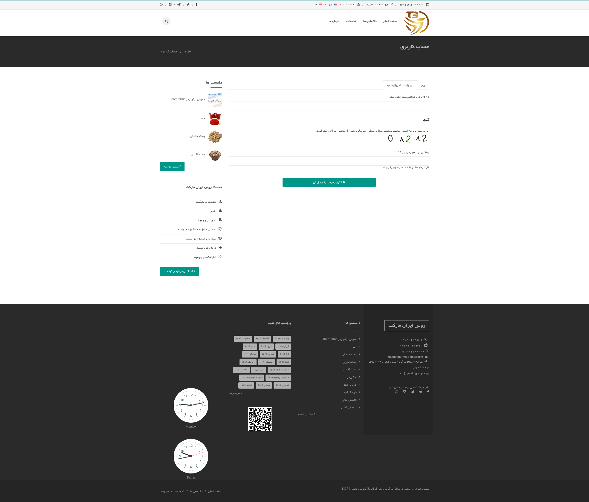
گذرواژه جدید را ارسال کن (328, 182)
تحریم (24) (268, 354)
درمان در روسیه (206, 248)
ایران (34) (283, 346)
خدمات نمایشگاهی (205, 202)
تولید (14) (246, 385)
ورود (423, 85)
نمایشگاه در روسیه (205, 257)
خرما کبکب (350, 392)
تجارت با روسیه (207, 220)
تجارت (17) (241, 369)
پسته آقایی (350, 369)
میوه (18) (259, 369)
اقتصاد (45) (262, 338)
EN (331, 4)
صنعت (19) (266, 362)
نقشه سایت (349, 4)
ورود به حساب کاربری (377, 4)
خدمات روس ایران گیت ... (179, 271)
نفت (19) (284, 362)
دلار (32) (250, 346)
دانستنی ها (196, 491)
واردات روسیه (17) (252, 377)
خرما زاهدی (350, 385)
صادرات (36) (243, 338)
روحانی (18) (248, 362)
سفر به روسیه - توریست (201, 239)
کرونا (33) (266, 346)
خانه (188, 52)
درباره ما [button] (334, 21)
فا (317, 4)
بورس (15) (264, 385)
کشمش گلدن (349, 407)
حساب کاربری (169, 52)
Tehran (191, 477)
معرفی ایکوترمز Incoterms (188, 99)
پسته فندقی (197, 136)
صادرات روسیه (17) (278, 377)
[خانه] (416, 22)
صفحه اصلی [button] (390, 21)
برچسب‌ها (234, 393)
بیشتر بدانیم (171, 166)
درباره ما (164, 491)
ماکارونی (352, 377)
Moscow (191, 427)
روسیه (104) (282, 338)
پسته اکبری (198, 154)
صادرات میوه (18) (279, 369)
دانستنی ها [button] (370, 21)
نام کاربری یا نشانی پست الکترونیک (408, 96)
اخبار (213, 211)
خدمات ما (179, 491)
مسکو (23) (250, 354)
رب (203, 118)
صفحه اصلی (214, 491)
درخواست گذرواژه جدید (398, 87)
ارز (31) (284, 354)
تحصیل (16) (282, 385)
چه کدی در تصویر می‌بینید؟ (413, 152)
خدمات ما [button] (351, 21)
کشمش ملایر (349, 400)
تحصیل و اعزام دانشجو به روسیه (197, 229)
